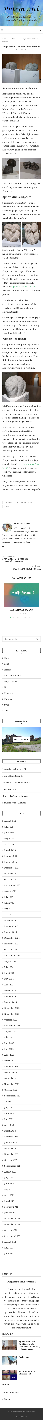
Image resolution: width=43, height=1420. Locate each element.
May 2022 (9, 1119)
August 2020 (10, 1241)
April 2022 (9, 1124)
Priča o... (15, 39)
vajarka (7, 507)
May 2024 (9, 978)
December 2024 (12, 937)
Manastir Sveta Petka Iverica (16, 782)
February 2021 (11, 1206)
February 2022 (11, 1136)
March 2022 (10, 1130)
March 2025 (10, 920)
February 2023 (11, 1066)
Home (4, 39)
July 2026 (8, 826)
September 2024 (12, 955)
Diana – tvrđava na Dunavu (15, 795)
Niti (6, 687)
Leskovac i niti (9, 789)
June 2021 (9, 1183)
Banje (7, 657)
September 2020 (12, 1236)
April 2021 (9, 1195)
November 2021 (12, 1154)
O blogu (6, 1399)
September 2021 (12, 1165)
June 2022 (9, 1113)
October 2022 (10, 1089)
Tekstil (7, 710)
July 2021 (8, 1177)
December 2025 (12, 867)
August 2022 (10, 1101)
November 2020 (12, 1224)
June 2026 (9, 832)
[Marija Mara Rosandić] (21, 595)
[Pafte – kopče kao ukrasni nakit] (9, 1375)
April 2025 (9, 914)
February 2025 (11, 926)
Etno (6, 663)
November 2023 (12, 1013)
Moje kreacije (11, 681)
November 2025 (12, 873)
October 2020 (10, 1230)
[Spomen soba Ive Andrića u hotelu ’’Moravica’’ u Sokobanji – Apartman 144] (9, 1345)
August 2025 (10, 891)
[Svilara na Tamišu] (21, 739)
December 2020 (12, 1218)
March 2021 (10, 1201)
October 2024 (10, 949)
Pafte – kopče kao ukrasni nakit (27, 1372)
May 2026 (9, 838)
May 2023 (9, 1048)
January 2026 (10, 861)
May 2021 (9, 1189)
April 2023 (9, 1054)
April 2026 (9, 844)
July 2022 (8, 1107)
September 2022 (12, 1095)
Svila (6, 704)
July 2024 (8, 967)
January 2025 (10, 932)
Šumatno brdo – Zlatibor (14, 802)
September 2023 (12, 1025)
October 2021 (10, 1160)
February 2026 (11, 855)
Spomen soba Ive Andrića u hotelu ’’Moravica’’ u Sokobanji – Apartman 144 (29, 1345)
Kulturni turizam (12, 675)
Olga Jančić (8, 502)
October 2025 (10, 879)
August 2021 (10, 1171)
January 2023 (10, 1072)
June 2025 (9, 902)
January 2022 (10, 1142)
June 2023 (9, 1043)
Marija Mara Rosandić (21, 610)
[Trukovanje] (9, 1360)
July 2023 (8, 1037)
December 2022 (12, 1078)
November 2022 (12, 1084)
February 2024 (11, 996)
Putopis (8, 698)
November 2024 (12, 943)
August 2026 (10, 820)
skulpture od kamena (24, 502)
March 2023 (10, 1060)
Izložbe (7, 669)
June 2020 (9, 1253)
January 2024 (10, 1002)
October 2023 (10, 1019)
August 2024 (10, 961)
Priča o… (8, 693)
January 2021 (10, 1212)
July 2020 (8, 1247)
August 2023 (10, 1031)
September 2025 (12, 885)
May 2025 (9, 908)
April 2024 (9, 984)
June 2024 (9, 972)
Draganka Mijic (22, 524)
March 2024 (10, 990)
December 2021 (12, 1148)
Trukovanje (24, 1357)
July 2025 (8, 896)
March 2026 (10, 850)
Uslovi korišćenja (10, 1392)
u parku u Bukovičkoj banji (24, 286)
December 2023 (12, 1007)
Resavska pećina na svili (14, 769)
